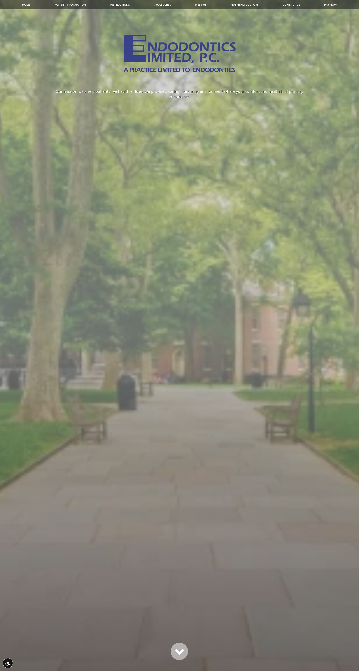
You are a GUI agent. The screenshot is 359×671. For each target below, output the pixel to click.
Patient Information (70, 4)
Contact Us (291, 4)
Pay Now (330, 4)
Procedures (162, 4)
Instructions (120, 4)
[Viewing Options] (8, 663)
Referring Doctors (245, 4)
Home (26, 4)
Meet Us (200, 4)
